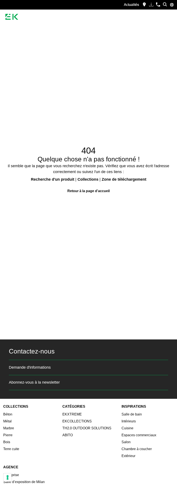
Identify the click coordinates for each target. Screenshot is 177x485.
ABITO (67, 435)
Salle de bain (132, 414)
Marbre (8, 428)
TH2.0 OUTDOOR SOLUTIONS (86, 428)
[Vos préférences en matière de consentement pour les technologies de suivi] (7, 477)
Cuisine (127, 428)
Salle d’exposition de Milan (24, 482)
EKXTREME (72, 414)
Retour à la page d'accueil (88, 191)
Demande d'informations (30, 367)
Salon (126, 442)
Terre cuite (11, 449)
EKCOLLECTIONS (77, 421)
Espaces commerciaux (139, 435)
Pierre (8, 435)
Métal (7, 421)
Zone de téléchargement (124, 179)
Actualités (131, 4)
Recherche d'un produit (52, 179)
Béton (7, 414)
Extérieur (128, 456)
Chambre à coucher (137, 449)
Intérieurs (129, 421)
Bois (6, 442)
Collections (87, 179)
